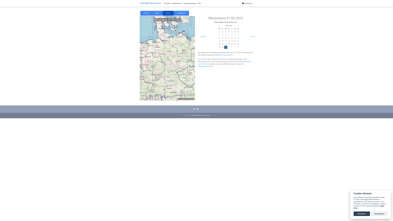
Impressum (206, 115)
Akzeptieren (362, 214)
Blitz (168, 13)
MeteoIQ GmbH (197, 115)
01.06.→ (253, 37)
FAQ (199, 3)
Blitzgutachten (203, 66)
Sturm (146, 13)
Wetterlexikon (177, 3)
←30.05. (203, 37)
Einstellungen (379, 214)
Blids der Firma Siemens (224, 55)
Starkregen (181, 13)
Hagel (157, 13)
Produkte (167, 3)
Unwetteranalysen (190, 3)
